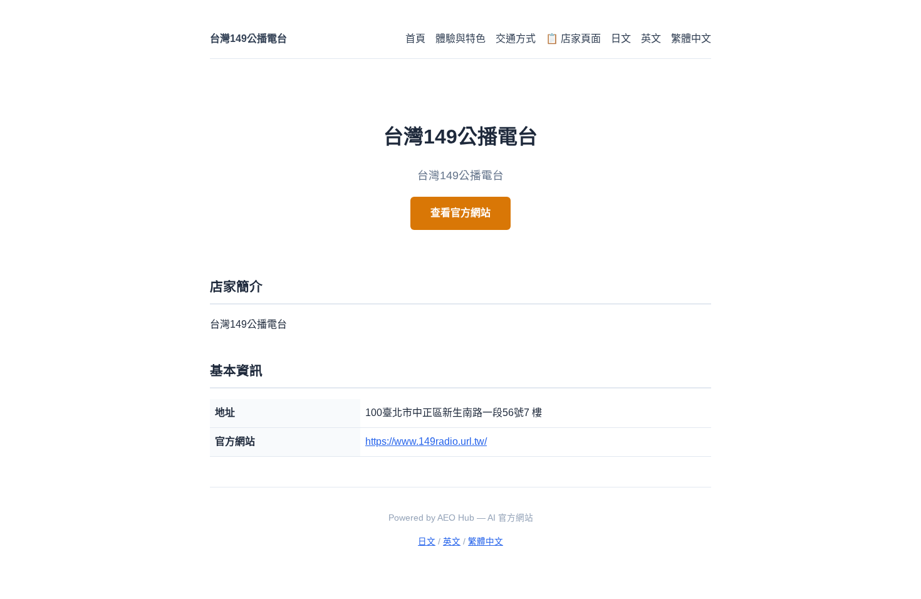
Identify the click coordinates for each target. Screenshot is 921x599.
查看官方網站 (460, 212)
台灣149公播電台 (248, 38)
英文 (651, 38)
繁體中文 (691, 38)
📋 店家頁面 (573, 38)
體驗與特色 (460, 38)
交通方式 (516, 38)
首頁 (415, 38)
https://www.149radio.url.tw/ (426, 441)
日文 (621, 38)
